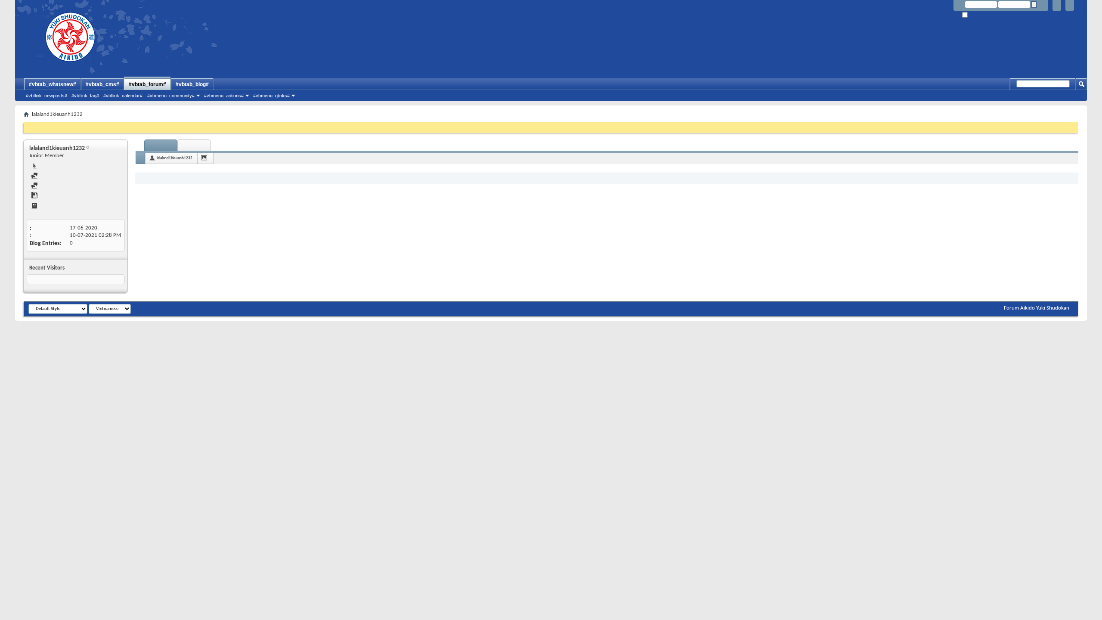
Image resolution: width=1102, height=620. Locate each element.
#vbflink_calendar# (122, 95)
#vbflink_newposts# (46, 95)
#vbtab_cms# (102, 84)
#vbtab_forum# (147, 84)
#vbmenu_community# (171, 95)
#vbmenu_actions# (224, 95)
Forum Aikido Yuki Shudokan (1036, 308)
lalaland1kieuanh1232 (174, 158)
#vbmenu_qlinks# (271, 95)
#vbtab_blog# (192, 84)
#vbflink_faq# (85, 95)
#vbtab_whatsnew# (52, 84)
